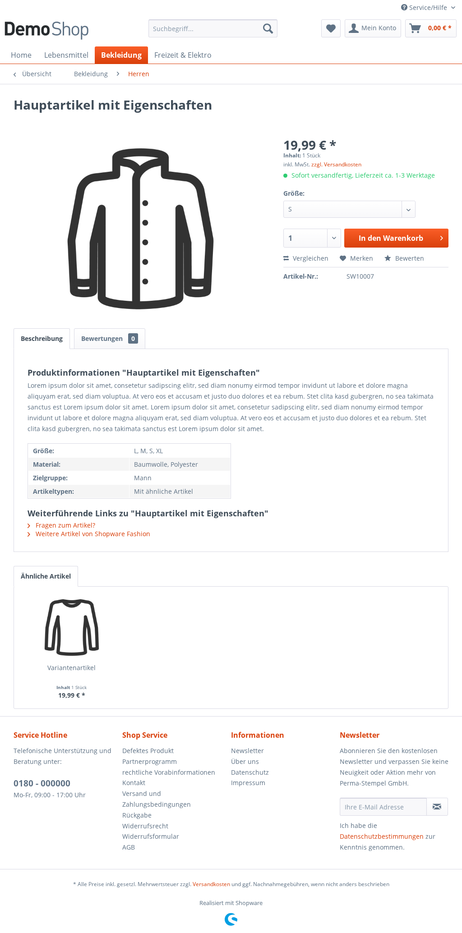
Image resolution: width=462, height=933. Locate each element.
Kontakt (133, 782)
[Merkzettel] (331, 28)
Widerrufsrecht (145, 826)
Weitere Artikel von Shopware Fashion (92, 533)
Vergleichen (309, 258)
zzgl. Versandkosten (336, 164)
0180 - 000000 (42, 783)
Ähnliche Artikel (46, 576)
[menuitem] (213, 28)
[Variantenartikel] (71, 627)
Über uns (245, 761)
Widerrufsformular (150, 836)
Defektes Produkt (148, 750)
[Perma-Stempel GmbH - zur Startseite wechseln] (46, 30)
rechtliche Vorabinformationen (168, 772)
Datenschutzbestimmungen (382, 836)
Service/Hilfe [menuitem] (428, 7)
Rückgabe (137, 815)
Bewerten (408, 258)
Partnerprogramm (149, 761)
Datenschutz (250, 772)
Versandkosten (211, 884)
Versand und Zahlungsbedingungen (156, 799)
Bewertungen (108, 338)
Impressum (248, 782)
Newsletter (247, 750)
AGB (128, 847)
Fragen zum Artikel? (64, 525)
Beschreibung (42, 338)
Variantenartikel (71, 667)
